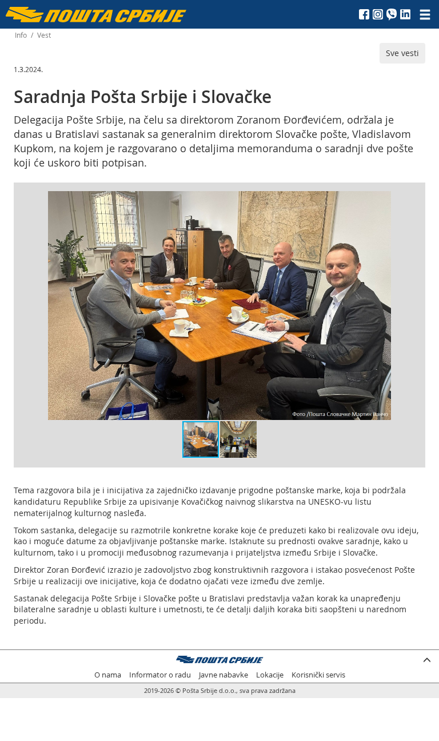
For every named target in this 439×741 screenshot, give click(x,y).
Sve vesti (402, 52)
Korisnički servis (318, 675)
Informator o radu (160, 675)
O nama (107, 675)
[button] (381, 201)
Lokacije (270, 675)
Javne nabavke (223, 675)
